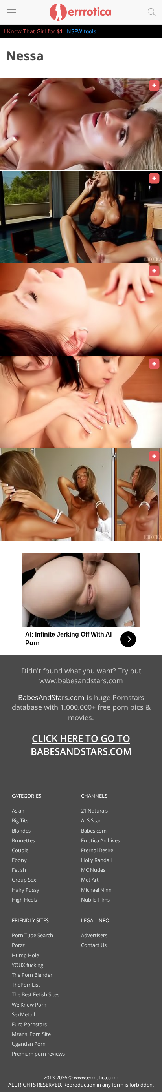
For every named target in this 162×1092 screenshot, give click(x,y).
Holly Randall (96, 859)
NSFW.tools (81, 31)
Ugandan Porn (29, 1043)
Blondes (21, 830)
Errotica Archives (100, 840)
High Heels (24, 899)
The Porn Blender (32, 974)
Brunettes (23, 840)
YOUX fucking (27, 965)
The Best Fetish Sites (35, 994)
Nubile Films (95, 899)
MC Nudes (93, 869)
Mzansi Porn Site (31, 1034)
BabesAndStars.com (51, 697)
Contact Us (94, 945)
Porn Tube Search (32, 935)
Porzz (18, 945)
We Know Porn (29, 1004)
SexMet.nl (23, 1014)
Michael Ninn (96, 889)
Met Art (90, 879)
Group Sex (24, 879)
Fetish (19, 869)
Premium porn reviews (38, 1053)
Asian (18, 810)
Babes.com (94, 830)
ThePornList (26, 984)
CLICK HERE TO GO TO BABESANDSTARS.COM (81, 745)
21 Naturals (94, 810)
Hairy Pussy (25, 889)
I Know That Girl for (33, 31)
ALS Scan (91, 820)
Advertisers (94, 935)
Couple (20, 850)
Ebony (19, 859)
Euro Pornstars (29, 1024)
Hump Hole (25, 955)
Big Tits (20, 820)
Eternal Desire (97, 850)
